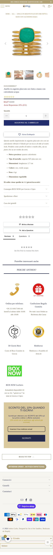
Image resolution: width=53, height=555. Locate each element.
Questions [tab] (23, 236)
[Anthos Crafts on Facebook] (26, 500)
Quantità (7, 111)
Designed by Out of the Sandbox (30, 529)
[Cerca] (44, 6)
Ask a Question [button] (27, 230)
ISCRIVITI (26, 438)
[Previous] (6, 43)
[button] (26, 134)
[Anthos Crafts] (26, 6)
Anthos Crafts (13, 529)
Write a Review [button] (27, 224)
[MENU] (1, 6)
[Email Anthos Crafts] (22, 500)
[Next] (47, 43)
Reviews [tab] (7, 236)
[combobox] (26, 538)
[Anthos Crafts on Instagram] (31, 500)
